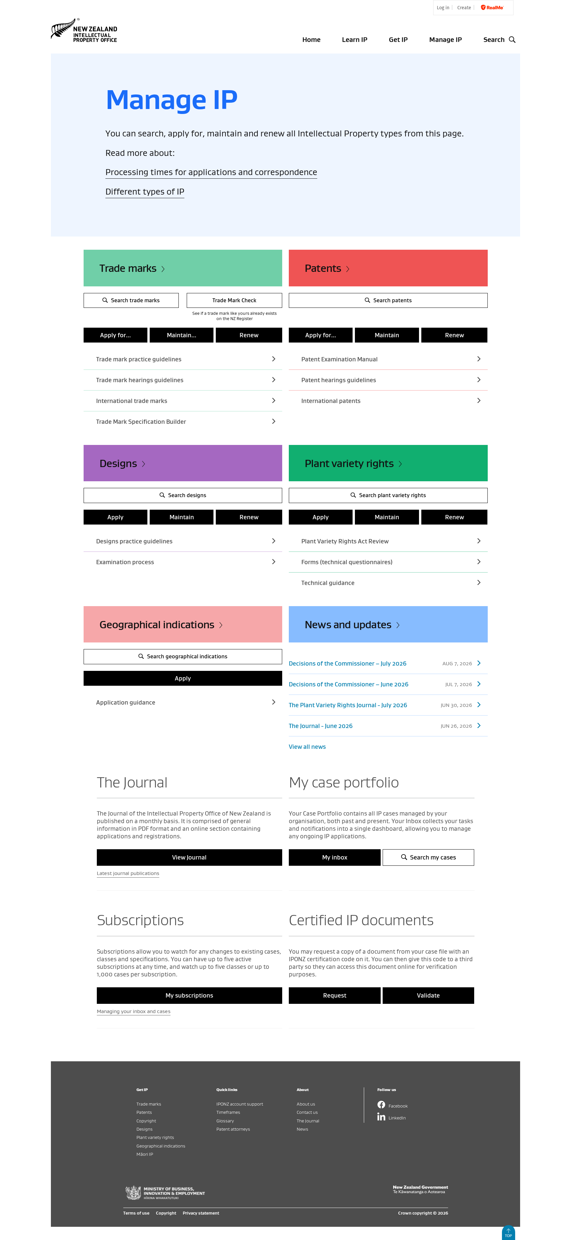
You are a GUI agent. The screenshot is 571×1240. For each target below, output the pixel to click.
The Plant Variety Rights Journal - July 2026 (380, 705)
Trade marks (128, 268)
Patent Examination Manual (339, 359)
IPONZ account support (239, 1104)
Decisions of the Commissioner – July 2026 (380, 663)
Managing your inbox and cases (134, 1011)
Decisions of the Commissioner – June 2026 (380, 684)
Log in (443, 8)
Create (464, 8)
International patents (331, 401)
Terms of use (136, 1213)
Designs (118, 463)
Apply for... (115, 335)
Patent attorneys (233, 1129)
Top (508, 1235)
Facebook (398, 1106)
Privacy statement (201, 1213)
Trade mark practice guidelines (138, 359)
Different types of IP (144, 191)
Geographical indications (156, 624)
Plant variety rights (349, 463)
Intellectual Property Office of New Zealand (85, 30)
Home (311, 39)
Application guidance (125, 702)
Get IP (398, 39)
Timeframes (228, 1112)
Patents (323, 268)
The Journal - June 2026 (380, 726)
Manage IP (445, 39)
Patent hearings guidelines (338, 380)
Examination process (125, 562)
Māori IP (144, 1154)
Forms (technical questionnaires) (347, 562)
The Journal (308, 1120)
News (302, 1129)
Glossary (225, 1120)
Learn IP (354, 39)
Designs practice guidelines (134, 541)
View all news (307, 746)
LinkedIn (397, 1117)
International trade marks (131, 401)
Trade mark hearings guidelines (139, 380)
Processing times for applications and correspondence (211, 172)
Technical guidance (328, 583)
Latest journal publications (128, 873)
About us (306, 1104)
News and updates (348, 624)
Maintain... (181, 335)
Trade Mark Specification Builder (141, 421)
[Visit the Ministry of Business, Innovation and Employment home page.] (165, 1198)
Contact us (307, 1112)
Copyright (146, 1120)
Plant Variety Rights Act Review (345, 541)
